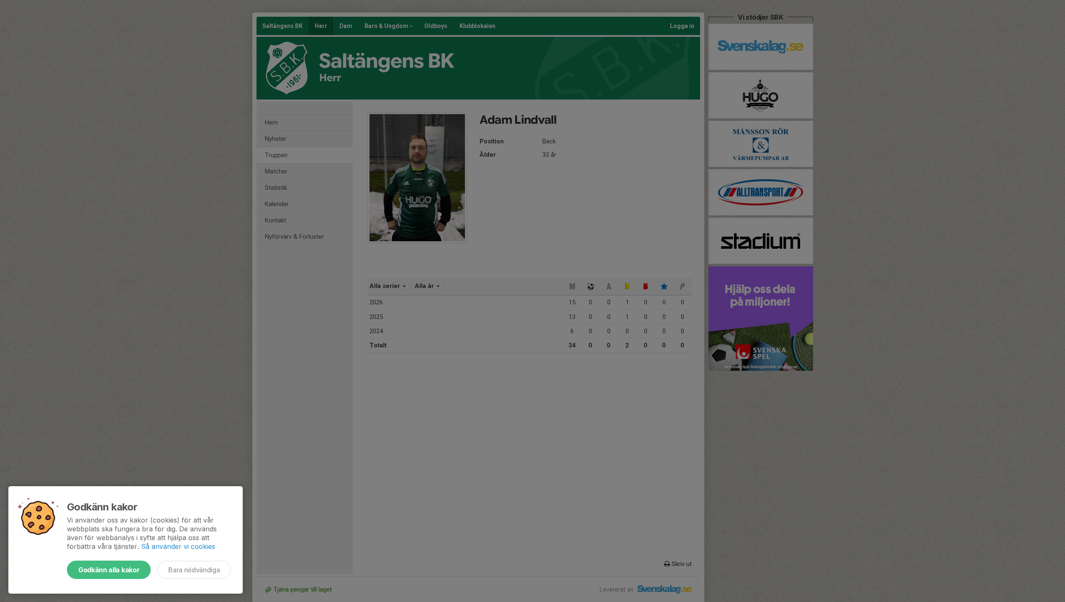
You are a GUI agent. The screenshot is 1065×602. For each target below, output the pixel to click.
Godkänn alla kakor (108, 570)
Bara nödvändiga (194, 570)
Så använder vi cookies (178, 546)
